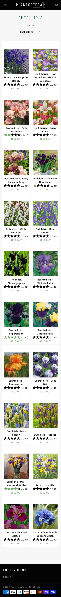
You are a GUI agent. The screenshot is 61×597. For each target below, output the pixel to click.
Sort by (30, 26)
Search (7, 576)
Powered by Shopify (31, 587)
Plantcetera (15, 587)
